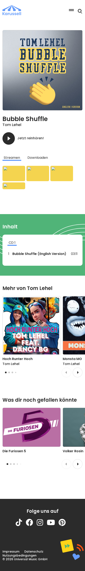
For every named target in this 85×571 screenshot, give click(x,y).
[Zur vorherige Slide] (66, 372)
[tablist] (42, 158)
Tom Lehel (11, 124)
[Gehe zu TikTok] (21, 525)
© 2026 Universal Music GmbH (24, 559)
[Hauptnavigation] (71, 10)
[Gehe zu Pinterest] (64, 525)
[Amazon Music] (37, 173)
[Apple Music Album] (13, 173)
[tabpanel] (42, 177)
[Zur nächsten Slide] (78, 372)
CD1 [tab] (12, 242)
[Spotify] (61, 173)
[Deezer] (13, 185)
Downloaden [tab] (37, 157)
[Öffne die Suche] (80, 11)
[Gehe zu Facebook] (31, 525)
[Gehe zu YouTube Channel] (53, 525)
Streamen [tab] (12, 157)
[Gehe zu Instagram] (42, 525)
